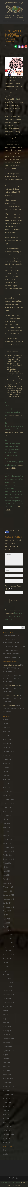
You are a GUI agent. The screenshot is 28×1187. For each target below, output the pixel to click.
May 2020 (6, 1018)
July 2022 (6, 915)
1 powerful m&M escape (11, 657)
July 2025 (6, 771)
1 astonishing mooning (11, 635)
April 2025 (6, 783)
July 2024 (6, 819)
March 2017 (7, 1122)
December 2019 (8, 1038)
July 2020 (6, 1010)
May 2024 (6, 827)
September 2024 (8, 811)
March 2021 (7, 979)
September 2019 (8, 1050)
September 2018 (8, 1086)
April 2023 (6, 879)
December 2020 (8, 991)
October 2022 (7, 903)
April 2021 (6, 975)
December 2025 (8, 751)
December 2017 (8, 1094)
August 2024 (7, 815)
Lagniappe (6, 1154)
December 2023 (8, 847)
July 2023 (6, 867)
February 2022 (8, 935)
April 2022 (6, 927)
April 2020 (6, 1022)
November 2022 (8, 899)
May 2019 (6, 1066)
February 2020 (8, 1030)
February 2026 (8, 743)
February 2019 (8, 1078)
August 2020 (7, 1007)
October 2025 (7, 759)
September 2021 (8, 955)
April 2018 (6, 1090)
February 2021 (8, 983)
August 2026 (7, 719)
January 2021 (7, 987)
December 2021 (8, 943)
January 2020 (7, 1034)
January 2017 (7, 1130)
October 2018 (7, 1082)
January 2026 (7, 747)
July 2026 (6, 723)
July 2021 (6, 963)
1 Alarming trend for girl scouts (14, 646)
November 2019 (8, 1042)
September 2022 (8, 907)
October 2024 (7, 807)
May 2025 (6, 779)
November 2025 (8, 755)
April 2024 (6, 831)
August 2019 (7, 1054)
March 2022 (7, 931)
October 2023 (7, 855)
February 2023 (8, 887)
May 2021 (6, 971)
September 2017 (8, 1106)
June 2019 (6, 1062)
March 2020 (7, 1027)
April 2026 (6, 735)
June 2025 (6, 775)
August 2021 (7, 959)
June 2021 (6, 967)
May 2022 (6, 923)
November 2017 (8, 1098)
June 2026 (6, 727)
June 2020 (6, 1014)
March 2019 (7, 1074)
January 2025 (7, 795)
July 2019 (6, 1058)
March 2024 (7, 835)
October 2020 (7, 999)
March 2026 (7, 739)
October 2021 (7, 951)
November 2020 (8, 995)
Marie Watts (8, 45)
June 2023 (6, 871)
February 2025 (8, 791)
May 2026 (6, 731)
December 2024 (8, 799)
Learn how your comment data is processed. (13, 616)
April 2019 (6, 1070)
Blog (4, 1150)
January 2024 (7, 843)
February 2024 (8, 839)
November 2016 (8, 1138)
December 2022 (8, 895)
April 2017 (6, 1118)
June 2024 (6, 823)
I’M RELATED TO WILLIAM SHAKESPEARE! (13, 668)
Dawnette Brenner (9, 675)
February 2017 (8, 1126)
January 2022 (7, 939)
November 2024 (8, 803)
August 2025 (7, 767)
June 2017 (6, 1110)
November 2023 (8, 851)
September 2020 (8, 1003)
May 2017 (6, 1114)
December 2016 (8, 1134)
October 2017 (7, 1102)
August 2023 (7, 863)
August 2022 (7, 911)
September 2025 (8, 763)
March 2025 (7, 787)
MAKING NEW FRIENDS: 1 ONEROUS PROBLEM (13, 708)
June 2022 (6, 919)
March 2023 (7, 883)
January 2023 (7, 891)
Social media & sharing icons (11, 1182)
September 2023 (8, 859)
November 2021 (8, 947)
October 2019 (7, 1046)
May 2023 (6, 875)
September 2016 (8, 1142)
